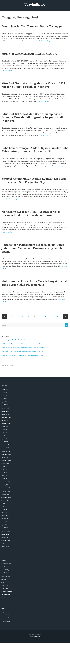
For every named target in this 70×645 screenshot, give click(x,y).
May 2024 (4, 472)
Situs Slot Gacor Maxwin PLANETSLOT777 (29, 54)
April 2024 (4, 475)
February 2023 (5, 515)
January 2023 (5, 519)
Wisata (3, 597)
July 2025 (4, 429)
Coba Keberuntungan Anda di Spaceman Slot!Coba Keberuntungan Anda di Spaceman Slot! (35, 149)
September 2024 (6, 460)
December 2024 (5, 451)
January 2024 (5, 485)
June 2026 (4, 396)
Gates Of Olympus (6, 570)
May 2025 (4, 435)
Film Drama (4, 567)
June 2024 (4, 469)
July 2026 (4, 392)
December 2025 (5, 414)
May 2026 (4, 399)
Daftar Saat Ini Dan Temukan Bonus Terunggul (32, 26)
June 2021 (4, 543)
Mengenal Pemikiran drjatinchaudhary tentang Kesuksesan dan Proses (22, 355)
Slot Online (4, 588)
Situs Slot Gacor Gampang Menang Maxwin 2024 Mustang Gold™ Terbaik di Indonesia (33, 85)
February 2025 (5, 445)
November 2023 (6, 491)
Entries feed (5, 615)
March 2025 (4, 442)
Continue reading (44, 41)
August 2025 (5, 426)
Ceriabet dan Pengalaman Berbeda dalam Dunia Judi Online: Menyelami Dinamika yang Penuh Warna (33, 248)
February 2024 (5, 482)
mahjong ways (5, 576)
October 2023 (5, 494)
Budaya (3, 560)
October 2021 (5, 537)
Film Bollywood (6, 564)
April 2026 (4, 402)
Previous (4, 316)
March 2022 (4, 528)
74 (57, 316)
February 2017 (5, 546)
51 (46, 316)
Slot (2, 582)
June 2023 (4, 506)
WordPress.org (5, 621)
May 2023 (4, 509)
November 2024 (6, 454)
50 (40, 316)
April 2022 (4, 525)
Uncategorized (5, 594)
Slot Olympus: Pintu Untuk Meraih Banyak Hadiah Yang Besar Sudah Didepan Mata (35, 283)
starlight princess (6, 591)
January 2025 (5, 448)
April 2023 (4, 512)
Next (65, 316)
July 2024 (4, 466)
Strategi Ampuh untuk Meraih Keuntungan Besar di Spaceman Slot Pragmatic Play (34, 180)
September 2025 (6, 423)
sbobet (3, 579)
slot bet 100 (4, 585)
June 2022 (4, 522)
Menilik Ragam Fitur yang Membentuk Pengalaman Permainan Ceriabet (23, 351)
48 (29, 316)
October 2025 (5, 420)
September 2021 (6, 540)
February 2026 (5, 408)
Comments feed (6, 618)
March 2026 (4, 405)
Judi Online (4, 573)
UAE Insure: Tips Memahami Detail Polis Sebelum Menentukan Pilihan (22, 344)
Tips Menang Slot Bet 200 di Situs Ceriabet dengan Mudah (18, 340)
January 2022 (5, 534)
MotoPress (37, 636)
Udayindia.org (35, 5)
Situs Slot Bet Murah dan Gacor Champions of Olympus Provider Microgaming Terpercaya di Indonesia (32, 117)
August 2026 (5, 389)
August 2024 (5, 463)
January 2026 (5, 411)
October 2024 (5, 457)
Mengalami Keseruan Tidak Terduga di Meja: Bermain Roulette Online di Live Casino (31, 213)
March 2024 (4, 479)
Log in (3, 612)
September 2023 (6, 497)
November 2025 (6, 417)
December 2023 (5, 488)
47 (23, 316)
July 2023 (4, 503)
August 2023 (5, 500)
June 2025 (4, 432)
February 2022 (5, 531)
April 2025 (4, 439)
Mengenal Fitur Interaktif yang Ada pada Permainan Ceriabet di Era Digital (23, 347)
